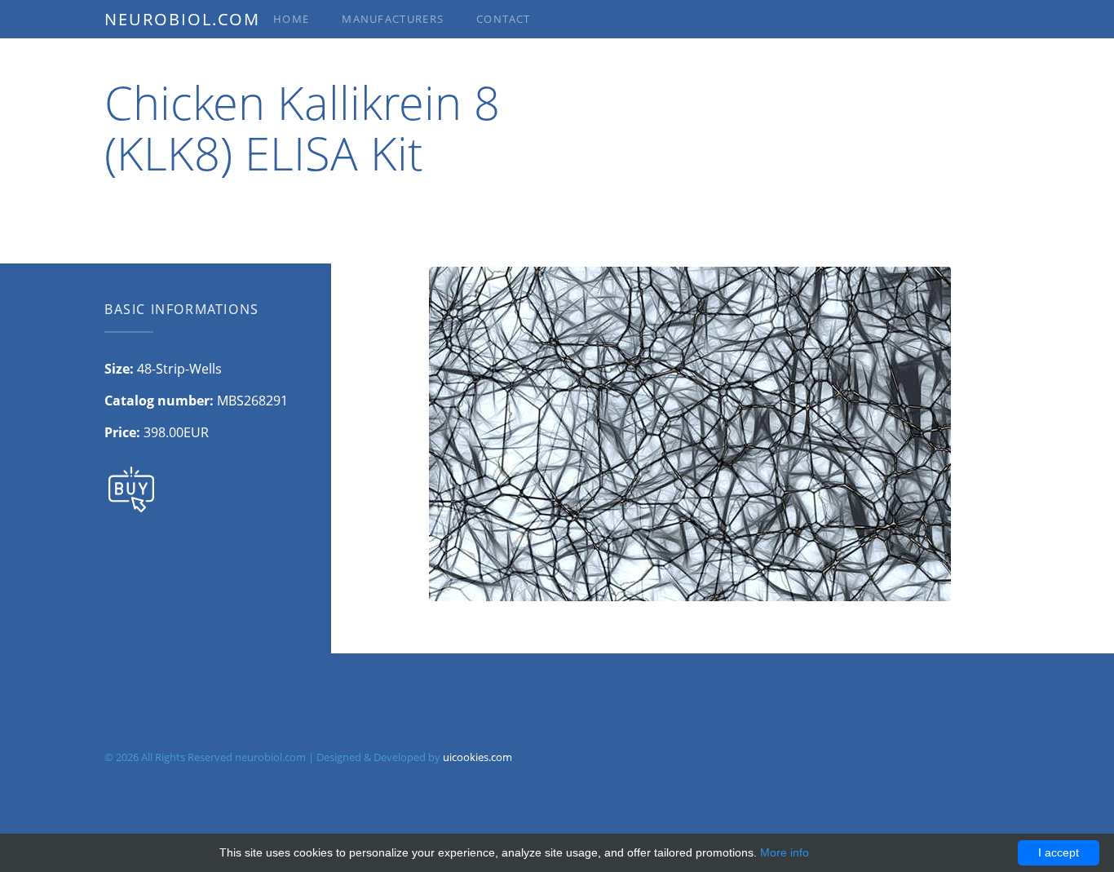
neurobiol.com (182, 19)
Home (291, 18)
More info (784, 852)
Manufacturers (393, 18)
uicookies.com (477, 757)
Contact (503, 18)
